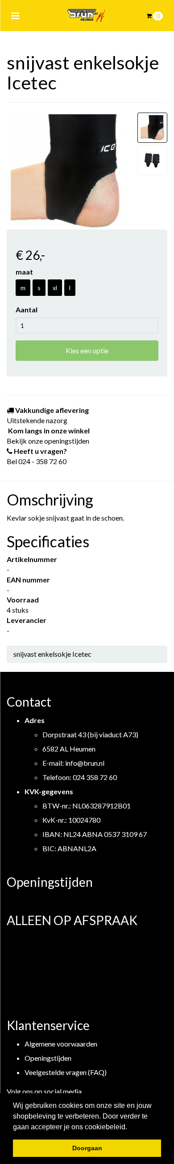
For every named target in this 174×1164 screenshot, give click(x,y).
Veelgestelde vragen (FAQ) (66, 1072)
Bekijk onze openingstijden (48, 440)
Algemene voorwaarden (61, 1043)
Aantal (26, 309)
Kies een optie (87, 350)
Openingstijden (48, 1058)
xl (55, 287)
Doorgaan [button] (87, 1148)
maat (24, 271)
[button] (130, 1127)
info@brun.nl (84, 763)
